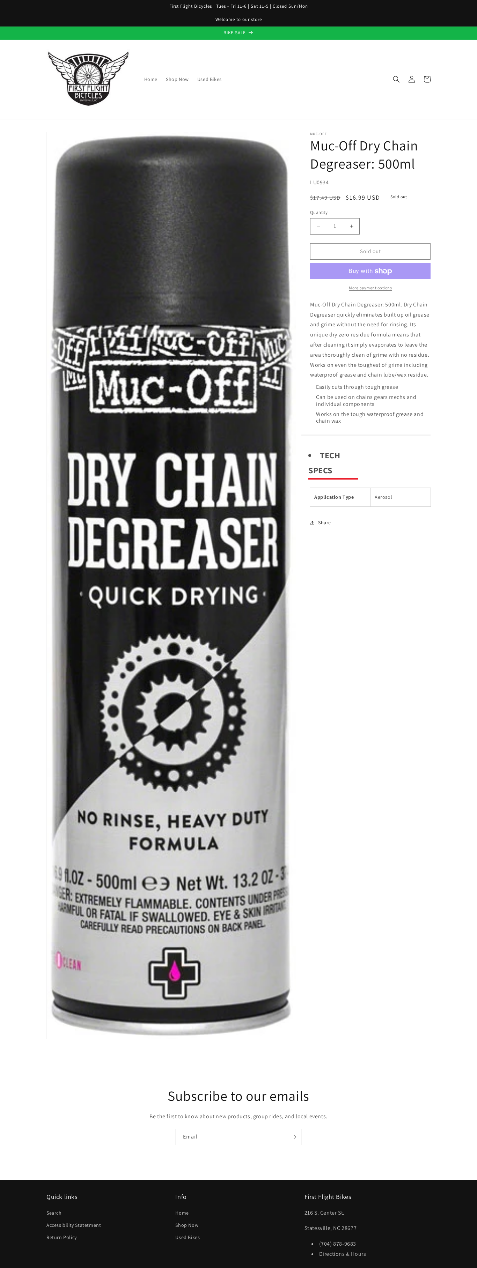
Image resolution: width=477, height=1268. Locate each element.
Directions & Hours (342, 1254)
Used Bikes (187, 1237)
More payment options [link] (370, 287)
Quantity (319, 212)
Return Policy (61, 1237)
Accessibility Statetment (73, 1225)
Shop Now (186, 1225)
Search (54, 1213)
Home (182, 1213)
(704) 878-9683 (337, 1243)
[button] (396, 79)
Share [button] (324, 522)
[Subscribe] (293, 1137)
